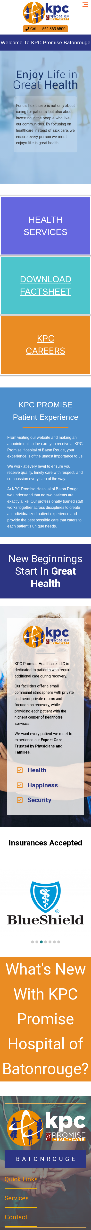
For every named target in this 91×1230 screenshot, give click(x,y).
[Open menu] (87, 3)
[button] (32, 941)
